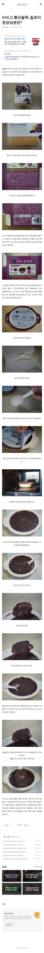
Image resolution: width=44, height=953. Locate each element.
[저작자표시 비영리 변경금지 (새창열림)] (26, 825)
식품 (8, 837)
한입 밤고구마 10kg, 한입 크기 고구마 (13, 845)
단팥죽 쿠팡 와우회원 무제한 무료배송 (15, 39)
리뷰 (4, 837)
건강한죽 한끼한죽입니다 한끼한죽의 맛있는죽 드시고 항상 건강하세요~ (22, 57)
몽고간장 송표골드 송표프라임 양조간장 (13, 841)
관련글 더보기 (38, 866)
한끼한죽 (7, 54)
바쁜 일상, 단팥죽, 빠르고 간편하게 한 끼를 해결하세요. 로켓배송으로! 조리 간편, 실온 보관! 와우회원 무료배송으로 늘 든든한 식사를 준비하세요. (15, 42)
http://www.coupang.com (12, 36)
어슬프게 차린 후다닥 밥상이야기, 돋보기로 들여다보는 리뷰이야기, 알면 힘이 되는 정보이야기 (17, 918)
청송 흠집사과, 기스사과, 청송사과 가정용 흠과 (15, 859)
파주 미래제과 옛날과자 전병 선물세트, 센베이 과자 (15, 848)
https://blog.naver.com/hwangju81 (16, 51)
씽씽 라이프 (8, 913)
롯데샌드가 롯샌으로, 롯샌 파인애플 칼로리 (14, 852)
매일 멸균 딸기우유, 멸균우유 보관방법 (13, 855)
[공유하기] (9, 825)
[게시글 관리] (12, 825)
